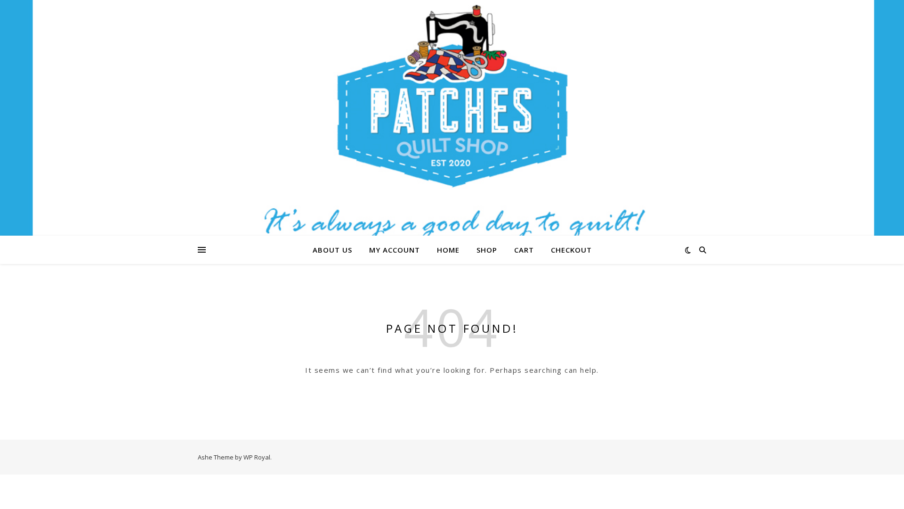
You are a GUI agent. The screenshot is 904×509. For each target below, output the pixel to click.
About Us (332, 249)
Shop (486, 249)
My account (394, 249)
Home (448, 249)
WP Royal (256, 457)
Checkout (571, 249)
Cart (524, 249)
